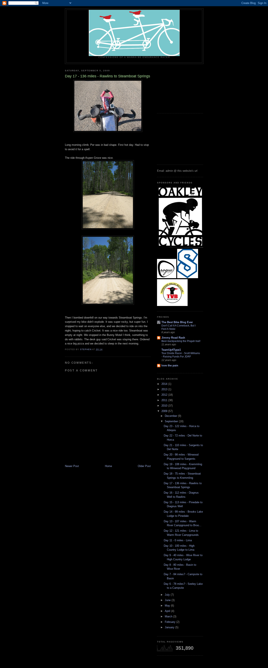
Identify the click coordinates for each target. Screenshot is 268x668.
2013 (164, 389)
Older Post (144, 466)
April (168, 611)
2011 (164, 400)
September (172, 421)
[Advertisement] (178, 87)
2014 (164, 383)
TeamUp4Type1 (171, 349)
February (170, 621)
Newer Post (72, 466)
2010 (164, 405)
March (169, 616)
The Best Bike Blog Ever (177, 322)
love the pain (169, 365)
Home (108, 466)
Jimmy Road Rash (173, 337)
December (171, 415)
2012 (164, 394)
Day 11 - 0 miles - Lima (178, 540)
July (168, 594)
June (168, 600)
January (170, 627)
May (168, 605)
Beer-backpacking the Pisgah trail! (180, 341)
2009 (164, 411)
